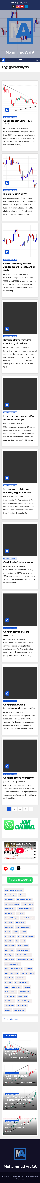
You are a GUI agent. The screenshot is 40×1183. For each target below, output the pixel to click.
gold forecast (23, 945)
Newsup (33, 1176)
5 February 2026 (14, 1103)
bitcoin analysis (10, 895)
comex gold (9, 899)
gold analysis (10, 945)
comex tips (9, 913)
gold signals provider (25, 959)
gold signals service (12, 964)
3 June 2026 (10, 128)
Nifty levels (16, 987)
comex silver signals (25, 908)
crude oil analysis (11, 918)
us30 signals (22, 1005)
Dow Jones (9, 927)
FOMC (16, 932)
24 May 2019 (10, 566)
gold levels (9, 950)
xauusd (7, 1010)
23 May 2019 (10, 639)
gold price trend (22, 950)
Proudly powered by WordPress (13, 1176)
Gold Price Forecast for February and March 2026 (19, 1099)
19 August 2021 (11, 274)
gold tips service (28, 973)
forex (24, 932)
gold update (21, 978)
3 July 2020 (10, 424)
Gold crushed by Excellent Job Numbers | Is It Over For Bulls (19, 267)
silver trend (22, 996)
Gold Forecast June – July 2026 (18, 1053)
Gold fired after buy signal (18, 562)
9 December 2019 (12, 497)
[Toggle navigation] (20, 60)
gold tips (28, 968)
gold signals (9, 959)
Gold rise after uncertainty (18, 777)
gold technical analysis (13, 968)
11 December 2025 (14, 1128)
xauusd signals (19, 1010)
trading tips (9, 1005)
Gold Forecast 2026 (17, 1124)
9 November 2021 (12, 198)
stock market (9, 1001)
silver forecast (24, 992)
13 (26, 809)
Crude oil (20, 913)
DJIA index (8, 922)
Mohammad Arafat (20, 52)
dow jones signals (22, 927)
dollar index (20, 922)
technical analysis (24, 1001)
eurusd (7, 932)
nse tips (27, 987)
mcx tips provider (21, 982)
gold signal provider (24, 955)
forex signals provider (26, 936)
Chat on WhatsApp (22, 879)
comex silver (9, 908)
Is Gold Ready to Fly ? (15, 193)
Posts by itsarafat (11, 1019)
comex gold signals (12, 904)
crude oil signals (27, 918)
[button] (37, 60)
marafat (26, 347)
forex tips (8, 941)
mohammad (23, 128)
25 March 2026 (13, 1082)
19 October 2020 (12, 347)
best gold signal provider (13, 890)
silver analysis (10, 992)
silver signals (10, 996)
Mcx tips (8, 982)
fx (17, 941)
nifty (6, 987)
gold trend (9, 978)
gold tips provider (11, 973)
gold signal (9, 955)
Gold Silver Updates (10, 117)
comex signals (28, 904)
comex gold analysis (24, 899)
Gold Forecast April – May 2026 (18, 1077)
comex (22, 895)
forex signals (9, 936)
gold (23, 941)
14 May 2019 (10, 712)
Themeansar (20, 1179)
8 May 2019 (9, 782)
